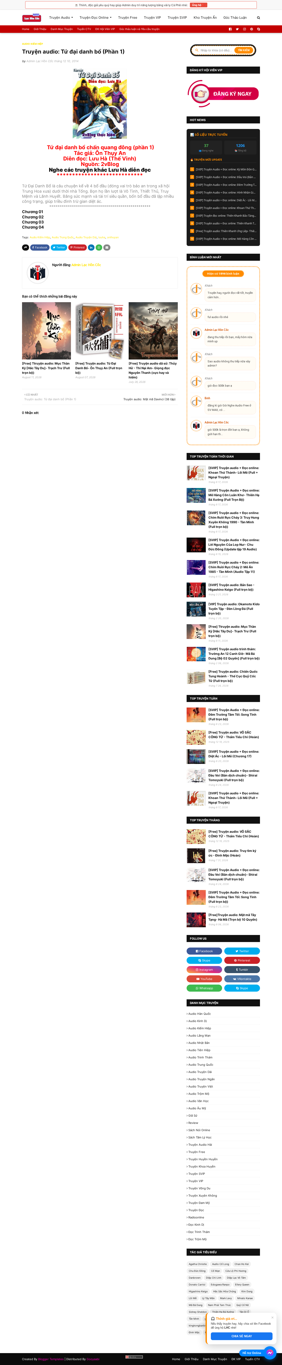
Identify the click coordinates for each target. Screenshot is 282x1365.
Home (25, 29)
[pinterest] (251, 29)
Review (193, 1123)
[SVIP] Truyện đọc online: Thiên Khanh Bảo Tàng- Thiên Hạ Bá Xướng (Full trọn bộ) (226, 216)
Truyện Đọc (196, 1210)
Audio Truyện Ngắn (201, 1079)
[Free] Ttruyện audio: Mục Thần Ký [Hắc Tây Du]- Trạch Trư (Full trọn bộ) (46, 367)
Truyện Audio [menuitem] (59, 17)
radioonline (196, 1217)
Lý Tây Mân (208, 1298)
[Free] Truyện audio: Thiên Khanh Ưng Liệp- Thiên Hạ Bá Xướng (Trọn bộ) (226, 231)
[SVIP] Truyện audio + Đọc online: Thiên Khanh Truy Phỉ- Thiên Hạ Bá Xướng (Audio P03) (226, 223)
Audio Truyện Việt (200, 1086)
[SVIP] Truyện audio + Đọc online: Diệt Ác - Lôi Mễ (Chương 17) (226, 200)
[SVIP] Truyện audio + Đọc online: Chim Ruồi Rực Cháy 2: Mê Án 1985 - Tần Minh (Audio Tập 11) (233, 567)
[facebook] (230, 29)
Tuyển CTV (84, 29)
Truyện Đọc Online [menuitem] (94, 17)
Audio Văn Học (198, 1101)
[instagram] (244, 29)
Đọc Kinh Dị (196, 1224)
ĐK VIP (236, 1359)
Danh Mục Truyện (62, 29)
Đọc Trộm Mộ (197, 1239)
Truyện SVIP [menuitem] (177, 17)
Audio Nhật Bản (199, 1043)
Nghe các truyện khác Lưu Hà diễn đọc (100, 170)
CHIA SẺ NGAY (242, 1336)
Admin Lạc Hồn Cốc (39, 61)
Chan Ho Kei (242, 1264)
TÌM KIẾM (244, 50)
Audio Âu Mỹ (197, 1108)
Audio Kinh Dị (197, 1021)
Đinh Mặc (194, 1332)
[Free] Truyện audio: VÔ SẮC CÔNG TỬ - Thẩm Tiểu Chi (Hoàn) (233, 734)
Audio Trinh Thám (200, 1057)
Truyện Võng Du (199, 1188)
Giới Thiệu (40, 29)
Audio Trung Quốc (63, 237)
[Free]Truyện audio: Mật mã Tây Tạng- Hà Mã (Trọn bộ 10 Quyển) (232, 917)
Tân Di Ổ (244, 1311)
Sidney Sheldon (198, 1311)
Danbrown (194, 1277)
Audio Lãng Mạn (199, 1035)
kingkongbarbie (198, 1325)
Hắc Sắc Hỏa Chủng (224, 1291)
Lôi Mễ (193, 1298)
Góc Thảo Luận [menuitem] (235, 17)
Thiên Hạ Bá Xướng (223, 1311)
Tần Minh (194, 1318)
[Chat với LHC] (269, 1352)
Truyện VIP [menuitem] (152, 17)
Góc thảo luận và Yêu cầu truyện (139, 29)
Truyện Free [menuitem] (127, 17)
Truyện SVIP (196, 1173)
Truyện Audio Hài (200, 1144)
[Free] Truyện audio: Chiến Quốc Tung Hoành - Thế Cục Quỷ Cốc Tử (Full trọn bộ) (233, 676)
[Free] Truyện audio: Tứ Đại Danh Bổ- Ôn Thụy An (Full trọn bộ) (98, 367)
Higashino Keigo (198, 1291)
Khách (208, 285)
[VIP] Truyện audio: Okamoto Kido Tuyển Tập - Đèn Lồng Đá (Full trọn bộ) (234, 608)
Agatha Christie (198, 1264)
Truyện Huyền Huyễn (203, 1159)
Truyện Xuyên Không (202, 1195)
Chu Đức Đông (197, 1270)
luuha (101, 237)
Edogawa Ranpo (220, 1284)
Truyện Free (196, 1152)
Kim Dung (246, 1291)
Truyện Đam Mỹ (199, 1203)
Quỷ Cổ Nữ (242, 1305)
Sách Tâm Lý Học (200, 1137)
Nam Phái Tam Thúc (219, 1305)
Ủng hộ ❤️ (198, 5)
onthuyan (113, 237)
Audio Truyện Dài (86, 237)
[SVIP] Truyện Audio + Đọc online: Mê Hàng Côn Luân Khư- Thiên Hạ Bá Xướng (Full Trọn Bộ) (226, 239)
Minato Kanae (245, 1298)
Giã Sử (192, 1115)
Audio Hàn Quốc (199, 1013)
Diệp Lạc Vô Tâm (236, 1277)
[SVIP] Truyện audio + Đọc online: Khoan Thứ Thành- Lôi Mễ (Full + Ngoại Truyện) (226, 208)
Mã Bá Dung (195, 1305)
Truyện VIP (195, 1181)
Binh (207, 398)
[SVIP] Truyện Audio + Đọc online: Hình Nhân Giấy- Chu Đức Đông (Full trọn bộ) (226, 192)
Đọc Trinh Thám (199, 1232)
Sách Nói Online (199, 1130)
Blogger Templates (51, 1359)
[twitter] (237, 29)
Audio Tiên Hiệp (199, 1050)
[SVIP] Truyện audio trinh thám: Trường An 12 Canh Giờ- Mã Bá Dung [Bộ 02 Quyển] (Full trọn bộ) (234, 653)
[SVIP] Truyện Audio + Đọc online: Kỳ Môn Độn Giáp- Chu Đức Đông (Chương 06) (226, 169)
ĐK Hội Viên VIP (105, 29)
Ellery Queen (242, 1284)
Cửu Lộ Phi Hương (235, 1270)
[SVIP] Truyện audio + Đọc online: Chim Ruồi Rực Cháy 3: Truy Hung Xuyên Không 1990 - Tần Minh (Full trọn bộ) (233, 520)
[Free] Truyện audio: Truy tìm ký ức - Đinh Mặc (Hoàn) (232, 853)
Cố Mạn (215, 1270)
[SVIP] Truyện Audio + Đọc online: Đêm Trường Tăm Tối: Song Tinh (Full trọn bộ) (226, 185)
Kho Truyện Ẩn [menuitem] (205, 17)
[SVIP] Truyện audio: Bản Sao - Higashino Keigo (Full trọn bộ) (231, 587)
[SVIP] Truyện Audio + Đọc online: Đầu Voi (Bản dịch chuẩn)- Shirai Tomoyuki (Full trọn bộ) (226, 177)
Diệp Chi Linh (213, 1277)
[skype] (258, 29)
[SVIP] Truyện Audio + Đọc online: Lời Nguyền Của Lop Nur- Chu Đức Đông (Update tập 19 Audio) (234, 544)
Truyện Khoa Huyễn (201, 1166)
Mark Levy (226, 1298)
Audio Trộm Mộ (198, 1093)
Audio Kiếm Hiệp (40, 237)
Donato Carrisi (197, 1284)
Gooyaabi (93, 1359)
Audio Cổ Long (220, 1264)
